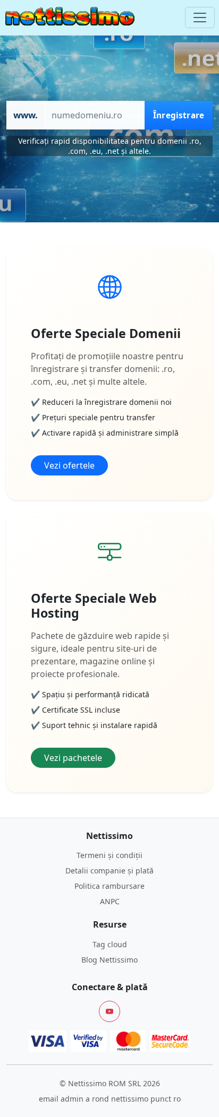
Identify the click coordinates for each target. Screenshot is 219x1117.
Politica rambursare (109, 886)
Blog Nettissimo (109, 960)
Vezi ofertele (69, 465)
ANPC (110, 901)
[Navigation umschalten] (200, 17)
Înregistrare (178, 115)
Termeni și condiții (109, 855)
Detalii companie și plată (109, 870)
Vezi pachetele (73, 758)
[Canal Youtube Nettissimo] (109, 1011)
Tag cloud (109, 944)
